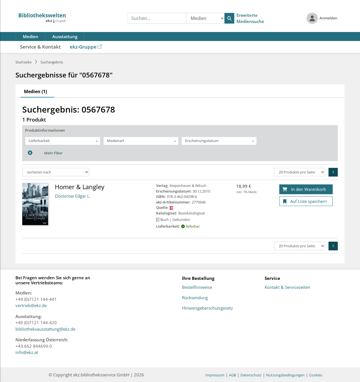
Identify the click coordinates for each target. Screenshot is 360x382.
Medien (30, 36)
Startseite (23, 62)
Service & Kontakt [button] (40, 47)
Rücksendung (195, 298)
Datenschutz (251, 375)
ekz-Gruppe (83, 47)
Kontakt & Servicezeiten (287, 287)
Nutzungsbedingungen (285, 375)
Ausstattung (64, 36)
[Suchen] (229, 18)
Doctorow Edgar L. (73, 196)
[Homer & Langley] (35, 203)
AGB (232, 375)
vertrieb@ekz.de (31, 305)
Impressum (214, 375)
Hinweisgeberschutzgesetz (207, 308)
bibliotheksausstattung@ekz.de (45, 329)
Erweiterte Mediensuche (250, 18)
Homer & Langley (79, 186)
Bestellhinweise (197, 287)
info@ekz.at (26, 352)
